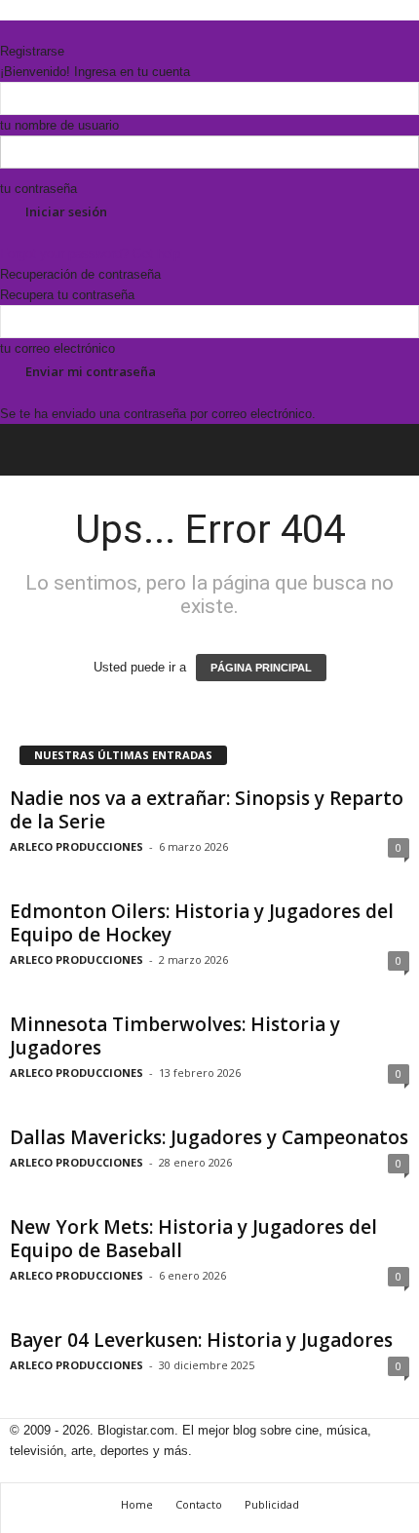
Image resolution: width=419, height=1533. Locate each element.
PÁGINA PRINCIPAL (261, 667)
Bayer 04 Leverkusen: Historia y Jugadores (201, 1340)
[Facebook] (7, 30)
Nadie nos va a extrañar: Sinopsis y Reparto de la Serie (206, 810)
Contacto (198, 1504)
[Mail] (20, 30)
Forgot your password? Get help (90, 254)
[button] (388, 450)
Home (137, 1504)
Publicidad (272, 1504)
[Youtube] (46, 30)
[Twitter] (34, 30)
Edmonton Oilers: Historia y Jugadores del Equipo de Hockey (202, 923)
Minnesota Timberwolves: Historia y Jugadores (175, 1036)
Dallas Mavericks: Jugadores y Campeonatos (209, 1137)
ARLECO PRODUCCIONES (76, 846)
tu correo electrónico (57, 348)
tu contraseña (38, 188)
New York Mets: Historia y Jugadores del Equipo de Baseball (193, 1238)
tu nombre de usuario (59, 125)
